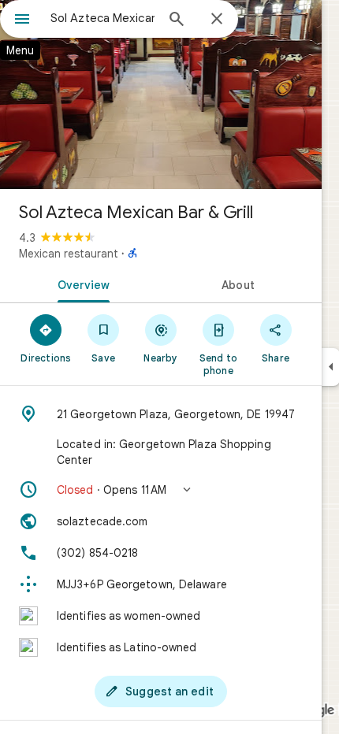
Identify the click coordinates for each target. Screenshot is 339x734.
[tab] (80, 283)
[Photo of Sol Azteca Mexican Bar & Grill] (161, 94)
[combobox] (102, 18)
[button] (161, 490)
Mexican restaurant (68, 254)
